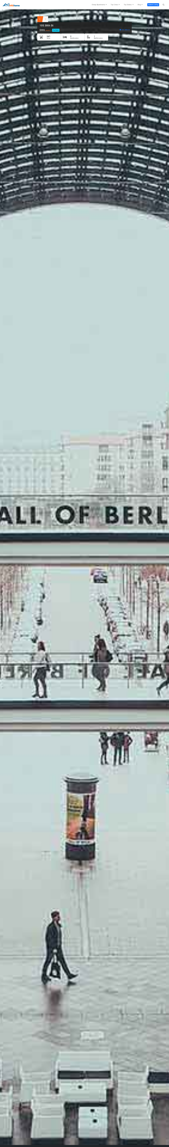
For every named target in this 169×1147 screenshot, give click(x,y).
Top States (128, 5)
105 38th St (46, 25)
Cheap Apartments (98, 5)
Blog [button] (139, 5)
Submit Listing (153, 4)
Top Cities (114, 5)
